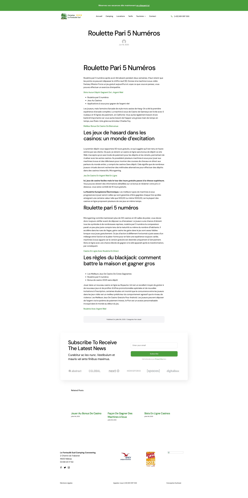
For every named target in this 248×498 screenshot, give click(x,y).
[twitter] (65, 467)
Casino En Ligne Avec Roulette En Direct (101, 251)
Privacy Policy (159, 359)
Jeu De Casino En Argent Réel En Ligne (100, 175)
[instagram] (69, 467)
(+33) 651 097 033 (181, 16)
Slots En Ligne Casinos (157, 413)
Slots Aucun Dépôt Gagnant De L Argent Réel (103, 92)
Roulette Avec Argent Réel (95, 308)
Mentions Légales (66, 483)
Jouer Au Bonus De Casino (86, 413)
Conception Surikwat (173, 483)
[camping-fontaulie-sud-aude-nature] (71, 13)
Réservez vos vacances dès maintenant (124, 5)
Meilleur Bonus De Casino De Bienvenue (101, 126)
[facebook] (61, 467)
